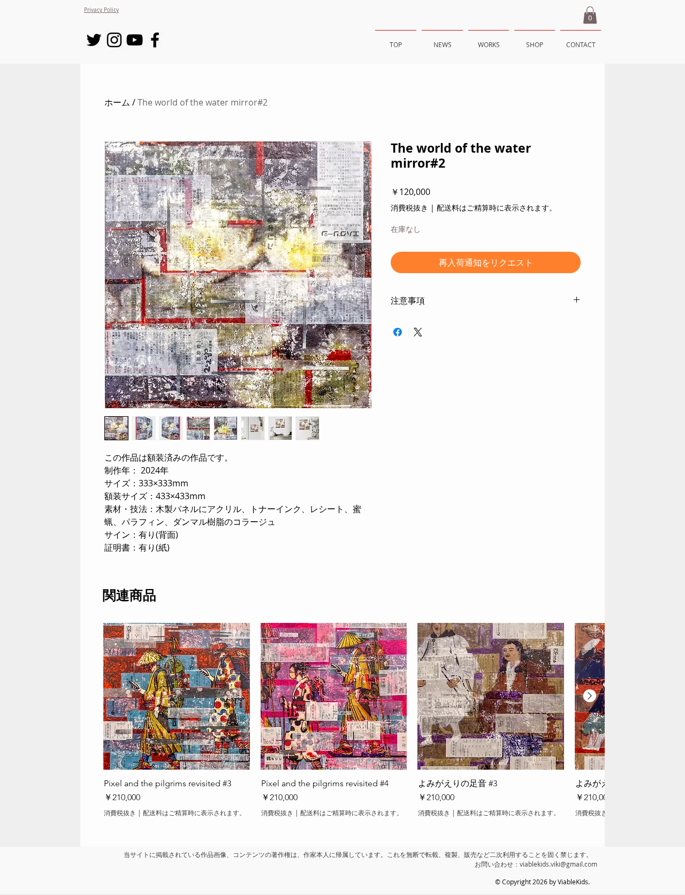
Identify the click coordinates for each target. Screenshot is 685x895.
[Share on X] (418, 332)
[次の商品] (589, 695)
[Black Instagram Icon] (114, 40)
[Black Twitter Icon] (94, 40)
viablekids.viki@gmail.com (558, 864)
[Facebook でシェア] (397, 332)
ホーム (117, 102)
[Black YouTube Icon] (134, 40)
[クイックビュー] (176, 696)
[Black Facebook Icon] (155, 40)
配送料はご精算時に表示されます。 (497, 207)
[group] (342, 725)
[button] (590, 15)
